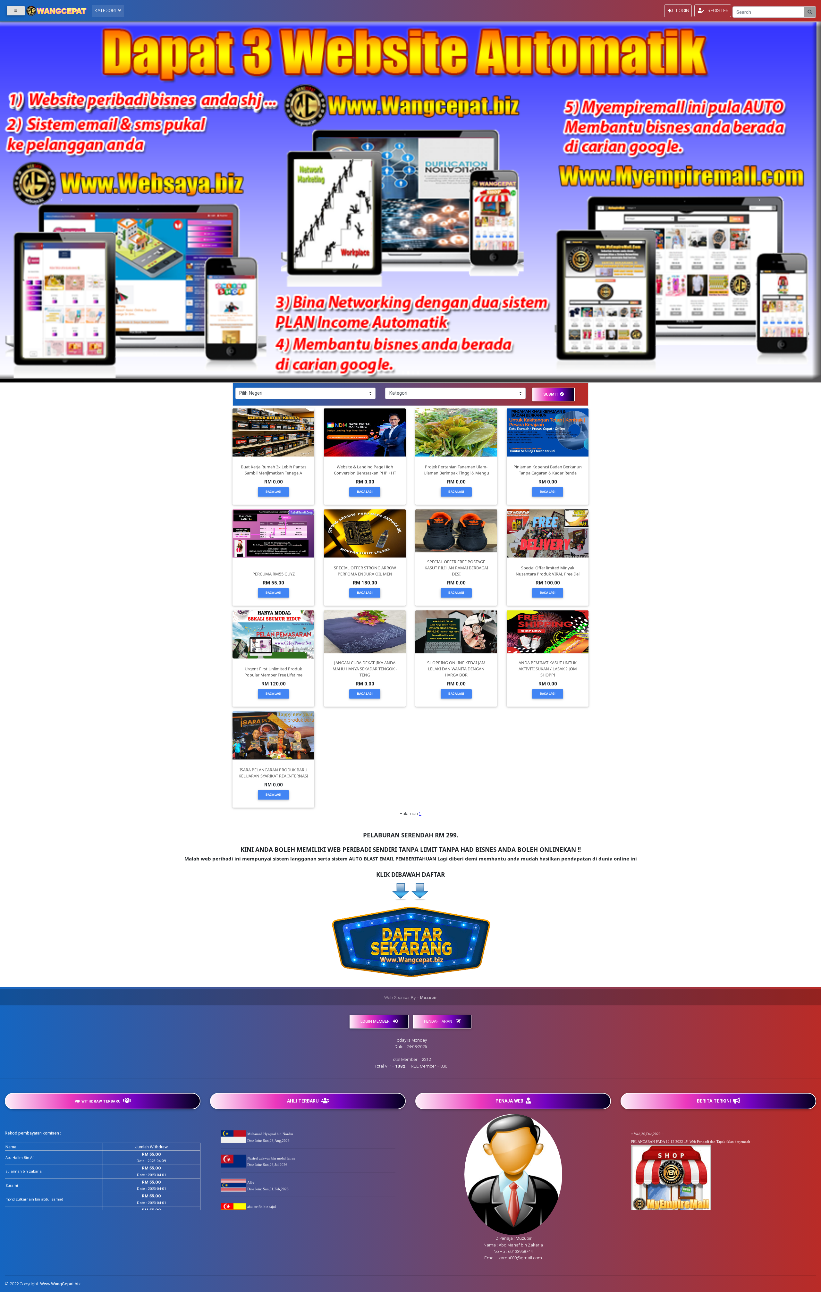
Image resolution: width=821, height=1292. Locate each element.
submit (551, 394)
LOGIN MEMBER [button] (375, 1021)
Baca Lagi (273, 492)
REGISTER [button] (718, 10)
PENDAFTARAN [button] (438, 1021)
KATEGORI (106, 10)
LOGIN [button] (682, 10)
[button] (61, 200)
